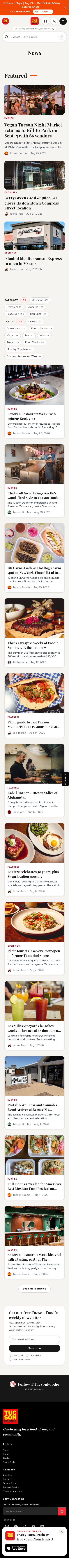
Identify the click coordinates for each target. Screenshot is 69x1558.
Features (15, 313)
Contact (7, 1479)
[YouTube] (33, 1527)
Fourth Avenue (41, 328)
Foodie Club (9, 1462)
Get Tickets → (43, 11)
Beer (29, 335)
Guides (6, 1458)
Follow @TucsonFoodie (38, 1384)
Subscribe (34, 1348)
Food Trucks (34, 342)
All (24, 300)
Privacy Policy (9, 1483)
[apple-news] (42, 1527)
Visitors (35, 321)
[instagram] (7, 1527)
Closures (36, 307)
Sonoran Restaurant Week (24, 356)
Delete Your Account (13, 1491)
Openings (40, 300)
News (5, 1450)
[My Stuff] (45, 21)
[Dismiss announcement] (65, 7)
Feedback (65, 779)
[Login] (54, 21)
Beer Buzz (38, 313)
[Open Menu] (63, 21)
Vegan (12, 335)
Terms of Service (11, 1487)
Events (14, 307)
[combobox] (33, 37)
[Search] (61, 37)
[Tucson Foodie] (35, 21)
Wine (44, 335)
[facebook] (16, 1527)
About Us (7, 1475)
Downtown (16, 328)
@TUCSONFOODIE (20, 1534)
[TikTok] (25, 1527)
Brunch (13, 342)
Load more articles (34, 1288)
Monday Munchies (19, 349)
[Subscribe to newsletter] (62, 1511)
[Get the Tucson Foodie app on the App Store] (5, 21)
